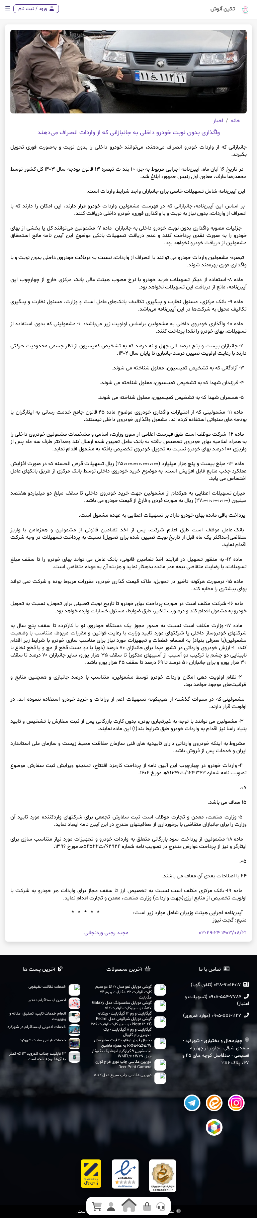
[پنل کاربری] (111, 1208)
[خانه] (129, 1205)
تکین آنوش (222, 9)
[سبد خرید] (97, 1208)
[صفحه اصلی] (245, 14)
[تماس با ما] (160, 1208)
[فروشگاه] (147, 1208)
